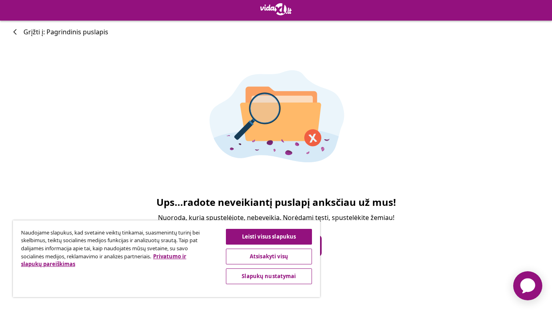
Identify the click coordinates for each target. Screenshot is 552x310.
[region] (166, 258)
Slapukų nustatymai (269, 276)
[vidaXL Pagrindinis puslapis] (276, 9)
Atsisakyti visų (269, 256)
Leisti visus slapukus (269, 236)
